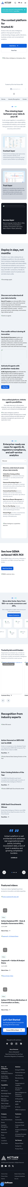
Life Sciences (19, 1075)
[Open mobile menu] (25, 2)
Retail (16, 1080)
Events (3, 1122)
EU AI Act (17, 1107)
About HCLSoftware (6, 1119)
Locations (4, 1140)
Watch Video (4, 930)
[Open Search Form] (15, 2)
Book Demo (13, 46)
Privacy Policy (4, 1176)
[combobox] (20, 2)
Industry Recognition (14, 99)
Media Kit (3, 1129)
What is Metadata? (14, 1052)
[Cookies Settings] (2, 1184)
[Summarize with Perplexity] (16, 1043)
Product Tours (19, 1148)
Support (17, 1117)
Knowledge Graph (6, 1093)
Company (3, 1117)
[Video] (14, 905)
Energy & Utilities (20, 1070)
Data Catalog (5, 1096)
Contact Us (18, 1146)
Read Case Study (7, 568)
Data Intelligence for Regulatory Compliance (21, 1094)
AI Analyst (4, 1080)
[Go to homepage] (6, 2)
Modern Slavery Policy (19, 1174)
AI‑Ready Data (19, 1099)
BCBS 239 (18, 1101)
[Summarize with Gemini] (7, 1043)
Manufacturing (19, 1078)
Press (2, 1135)
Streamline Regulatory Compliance (14, 1056)
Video (3, 917)
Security (16, 1178)
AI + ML (3, 1088)
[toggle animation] (14, 94)
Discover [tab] (4, 461)
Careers (3, 1138)
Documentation (19, 1122)
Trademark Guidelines (19, 1176)
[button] (3, 700)
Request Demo (19, 1143)
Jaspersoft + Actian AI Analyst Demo (13, 961)
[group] (11, 679)
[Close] (24, 9)
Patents (3, 1178)
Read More (4, 753)
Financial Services (20, 1072)
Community (18, 1119)
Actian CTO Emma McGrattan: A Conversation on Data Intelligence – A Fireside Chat (14, 1001)
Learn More (16, 11)
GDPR (16, 1104)
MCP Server (4, 1090)
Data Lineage (5, 1103)
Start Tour (14, 50)
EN (21, 2)
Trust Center (4, 1143)
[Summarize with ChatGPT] (11, 1043)
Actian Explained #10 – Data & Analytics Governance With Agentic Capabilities (13, 922)
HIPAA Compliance (20, 1109)
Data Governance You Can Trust (14, 1054)
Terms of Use (4, 1174)
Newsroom (4, 1132)
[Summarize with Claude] (21, 1043)
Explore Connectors (14, 615)
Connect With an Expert (12, 1030)
